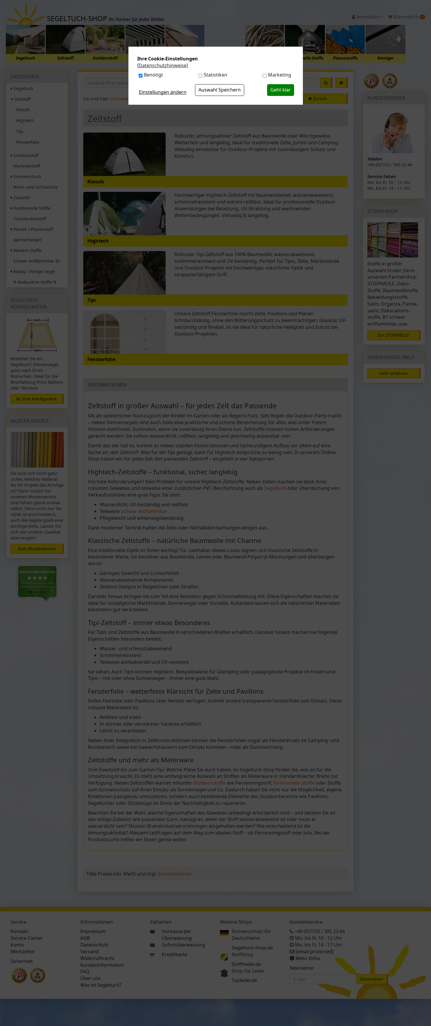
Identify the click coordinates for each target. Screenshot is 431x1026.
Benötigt (153, 75)
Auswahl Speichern (219, 90)
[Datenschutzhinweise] (162, 65)
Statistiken (215, 75)
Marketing (279, 75)
